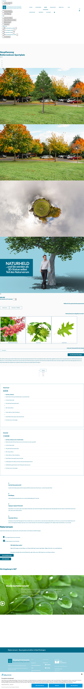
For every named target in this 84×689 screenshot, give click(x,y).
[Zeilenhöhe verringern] (3, 32)
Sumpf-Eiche (64, 342)
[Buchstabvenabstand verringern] (3, 35)
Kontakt (48, 12)
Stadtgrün (38, 7)
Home (30, 7)
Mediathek (32, 12)
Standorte (53, 7)
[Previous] (0, 293)
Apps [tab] (43, 373)
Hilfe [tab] (43, 375)
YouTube (48, 667)
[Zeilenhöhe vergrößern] (13, 32)
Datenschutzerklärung (35, 665)
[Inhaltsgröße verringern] (3, 28)
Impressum (33, 662)
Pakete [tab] (43, 370)
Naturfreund (4, 307)
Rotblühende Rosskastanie (13, 342)
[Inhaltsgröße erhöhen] (16, 28)
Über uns (61, 7)
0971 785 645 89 (5, 559)
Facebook (48, 664)
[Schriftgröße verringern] (3, 30)
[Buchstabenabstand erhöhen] (17, 35)
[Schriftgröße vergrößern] (14, 30)
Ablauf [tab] (43, 372)
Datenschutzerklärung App (35, 671)
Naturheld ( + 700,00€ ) (15, 307)
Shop (45, 7)
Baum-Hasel (38, 342)
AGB (32, 667)
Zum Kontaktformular (7, 555)
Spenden (41, 12)
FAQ (69, 7)
